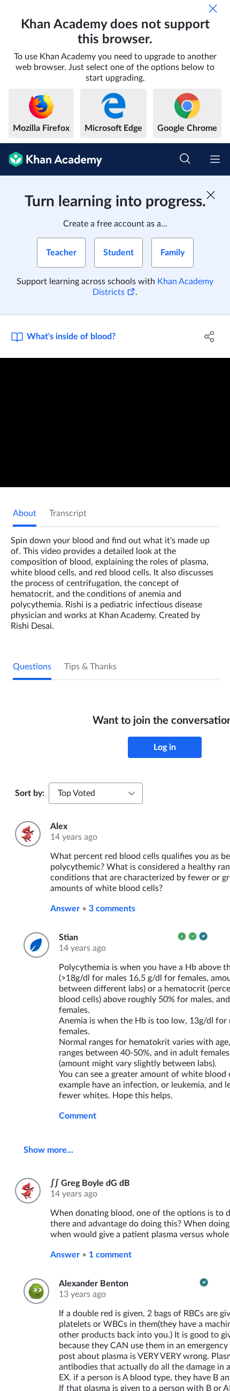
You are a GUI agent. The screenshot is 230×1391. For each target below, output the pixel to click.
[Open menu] (215, 159)
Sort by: (29, 793)
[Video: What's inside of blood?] (115, 422)
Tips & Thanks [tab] (90, 666)
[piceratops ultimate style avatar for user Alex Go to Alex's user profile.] (26, 834)
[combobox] (96, 793)
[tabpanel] (115, 579)
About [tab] (24, 513)
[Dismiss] (212, 8)
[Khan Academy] (51, 159)
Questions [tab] (32, 666)
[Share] (210, 336)
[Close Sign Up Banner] (210, 195)
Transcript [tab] (68, 513)
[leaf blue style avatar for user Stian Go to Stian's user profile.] (35, 945)
